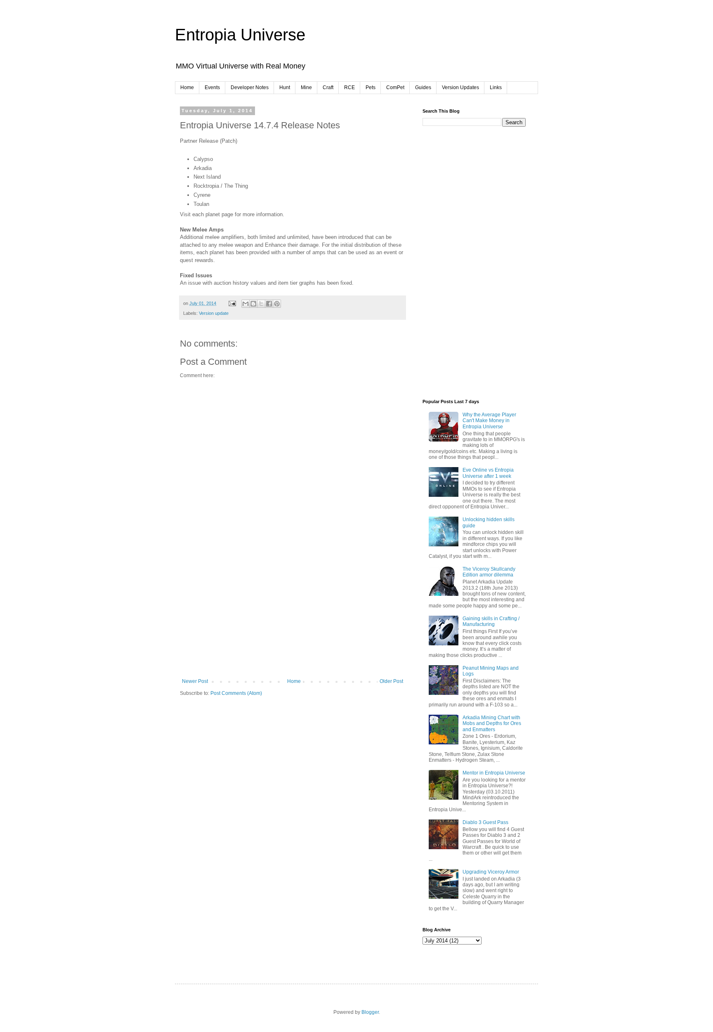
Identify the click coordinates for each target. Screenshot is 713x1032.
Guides (423, 87)
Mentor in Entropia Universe (494, 773)
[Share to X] (261, 304)
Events (212, 87)
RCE (349, 87)
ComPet (395, 87)
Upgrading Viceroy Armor (491, 872)
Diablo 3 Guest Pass (485, 822)
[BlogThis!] (253, 304)
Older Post (391, 681)
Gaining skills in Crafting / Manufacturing (491, 621)
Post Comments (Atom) (236, 693)
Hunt (284, 87)
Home (187, 87)
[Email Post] (232, 303)
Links (496, 87)
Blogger (370, 1012)
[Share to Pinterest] (277, 304)
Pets (370, 87)
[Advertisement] (292, 616)
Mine (306, 87)
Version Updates (460, 87)
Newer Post (195, 681)
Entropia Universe (240, 35)
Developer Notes (250, 87)
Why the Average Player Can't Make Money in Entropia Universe (489, 421)
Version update (214, 313)
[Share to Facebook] (269, 304)
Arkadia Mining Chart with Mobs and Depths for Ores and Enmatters (492, 723)
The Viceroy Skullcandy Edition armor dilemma (489, 572)
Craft (328, 87)
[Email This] (245, 304)
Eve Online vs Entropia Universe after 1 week (488, 473)
